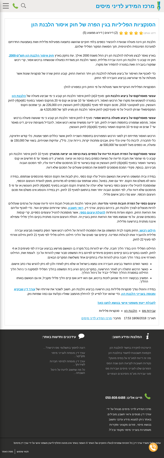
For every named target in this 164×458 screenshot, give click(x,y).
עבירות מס (149, 310)
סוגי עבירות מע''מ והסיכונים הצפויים (129, 373)
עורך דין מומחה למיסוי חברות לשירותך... (67, 363)
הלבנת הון (130, 310)
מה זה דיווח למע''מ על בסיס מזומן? (129, 358)
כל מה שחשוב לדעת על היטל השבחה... (68, 371)
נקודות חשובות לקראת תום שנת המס (129, 363)
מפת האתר (7, 451)
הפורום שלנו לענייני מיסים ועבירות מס (128, 368)
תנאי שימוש (23, 451)
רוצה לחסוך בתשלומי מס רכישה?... (64, 347)
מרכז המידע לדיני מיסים (125, 6)
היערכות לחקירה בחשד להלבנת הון (130, 347)
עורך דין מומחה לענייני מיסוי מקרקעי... (68, 354)
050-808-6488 (115, 397)
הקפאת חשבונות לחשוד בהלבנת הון (129, 352)
